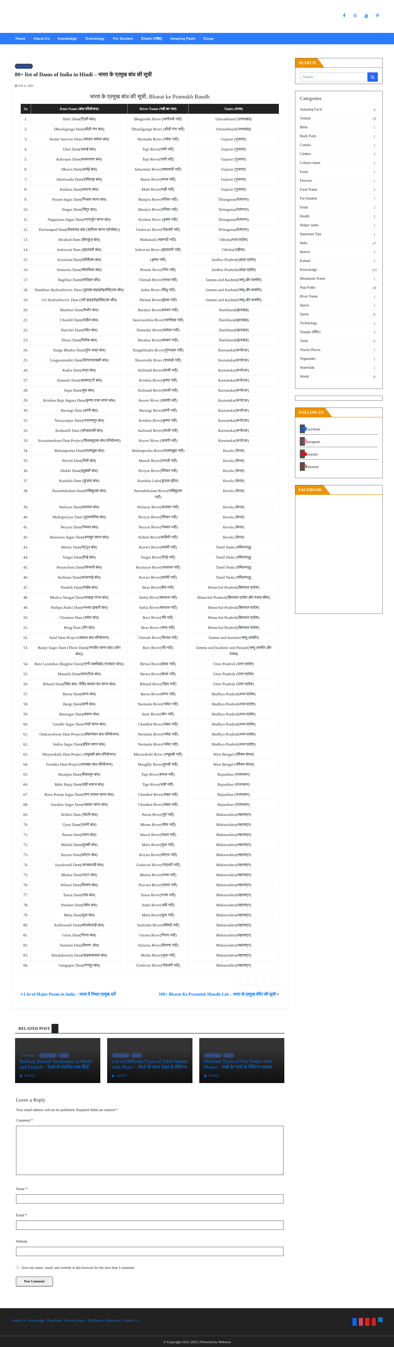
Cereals (305, 145)
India (303, 243)
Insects (305, 252)
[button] (379, 38)
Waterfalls (307, 367)
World (304, 376)
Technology (95, 38)
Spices (304, 305)
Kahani (305, 261)
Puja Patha (308, 287)
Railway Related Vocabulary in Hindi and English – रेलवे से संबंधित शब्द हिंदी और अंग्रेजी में (56, 1067)
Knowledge (67, 38)
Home (20, 38)
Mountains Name (312, 278)
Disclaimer (95, 1320)
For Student (123, 38)
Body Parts (308, 136)
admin (29, 1075)
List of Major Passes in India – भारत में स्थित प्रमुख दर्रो (69, 994)
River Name (309, 296)
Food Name (308, 189)
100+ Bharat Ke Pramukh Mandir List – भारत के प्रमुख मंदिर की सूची (218, 994)
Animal (305, 118)
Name (21, 1189)
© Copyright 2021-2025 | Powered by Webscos (197, 1342)
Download (113, 1320)
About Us (41, 38)
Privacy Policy (75, 1320)
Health (305, 216)
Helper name (309, 225)
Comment (24, 1120)
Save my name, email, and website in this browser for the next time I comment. (78, 1268)
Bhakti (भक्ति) (151, 38)
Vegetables (308, 359)
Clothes (305, 154)
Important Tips (310, 234)
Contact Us (131, 1320)
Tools (64, 1055)
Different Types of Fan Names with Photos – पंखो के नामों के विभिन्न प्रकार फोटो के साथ (238, 1067)
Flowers (306, 180)
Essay (209, 38)
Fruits (304, 207)
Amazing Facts (183, 38)
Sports (304, 314)
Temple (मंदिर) (310, 332)
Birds (304, 127)
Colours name (310, 163)
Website (21, 1241)
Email (21, 1215)
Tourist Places (310, 350)
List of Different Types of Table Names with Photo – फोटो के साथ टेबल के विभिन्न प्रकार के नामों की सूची (149, 1067)
